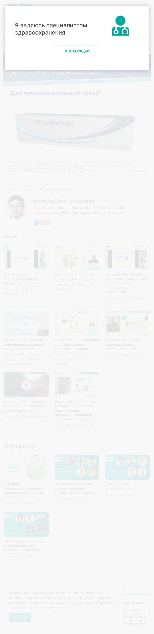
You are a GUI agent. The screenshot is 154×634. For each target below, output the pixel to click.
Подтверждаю (77, 51)
